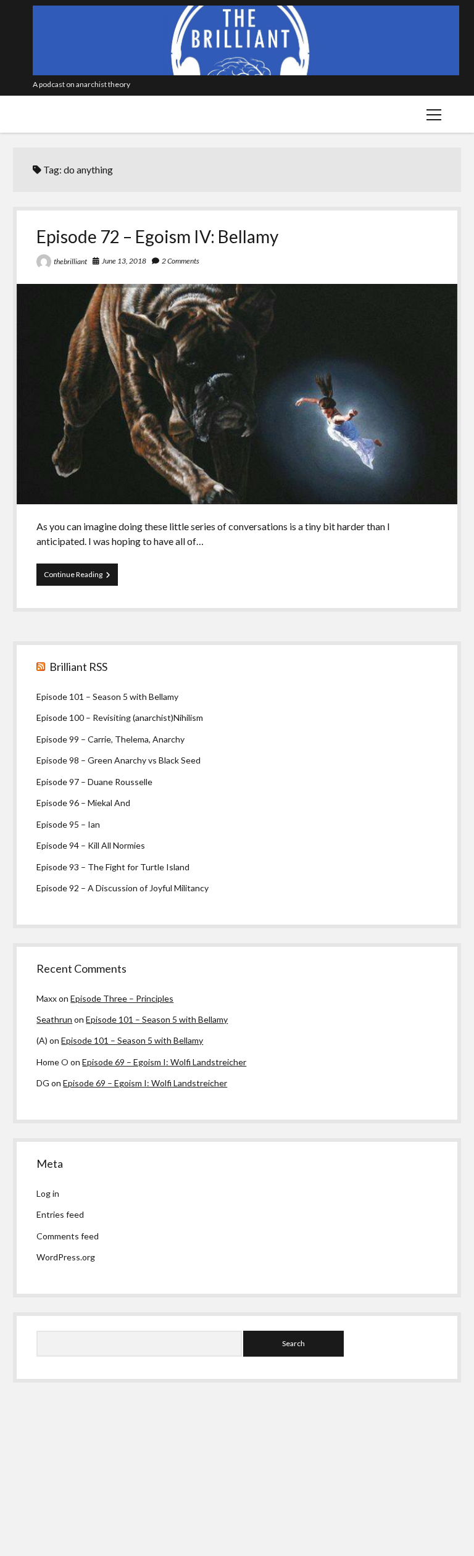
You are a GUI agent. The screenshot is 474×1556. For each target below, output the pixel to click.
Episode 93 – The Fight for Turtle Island (112, 867)
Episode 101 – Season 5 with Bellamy (107, 696)
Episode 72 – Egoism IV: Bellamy (157, 236)
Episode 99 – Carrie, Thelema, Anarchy (110, 739)
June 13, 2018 (124, 260)
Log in (47, 1193)
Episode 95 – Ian (68, 824)
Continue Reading (81, 577)
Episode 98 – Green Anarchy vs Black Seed (118, 760)
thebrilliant (70, 261)
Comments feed (67, 1236)
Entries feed (60, 1214)
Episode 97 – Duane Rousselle (94, 781)
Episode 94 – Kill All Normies (90, 845)
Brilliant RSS (78, 666)
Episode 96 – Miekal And (83, 802)
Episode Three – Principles (121, 998)
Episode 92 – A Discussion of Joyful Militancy (122, 888)
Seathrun (54, 1019)
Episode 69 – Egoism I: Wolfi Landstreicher (164, 1062)
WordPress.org (65, 1257)
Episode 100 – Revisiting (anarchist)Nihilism (119, 717)
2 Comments (180, 260)
